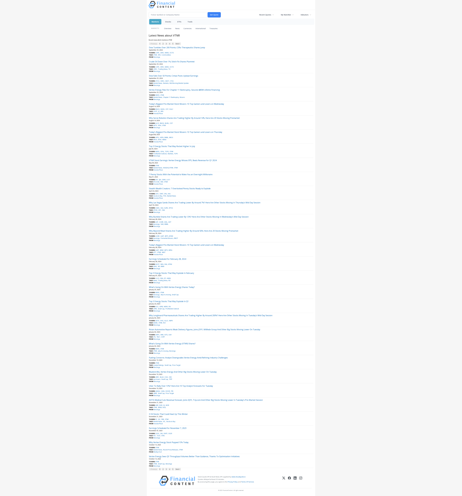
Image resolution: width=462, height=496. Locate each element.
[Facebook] (289, 481)
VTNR (155, 55)
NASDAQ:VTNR (168, 168)
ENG (161, 278)
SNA (163, 210)
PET (154, 436)
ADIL (165, 222)
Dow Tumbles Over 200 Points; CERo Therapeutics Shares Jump (177, 47)
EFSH (159, 140)
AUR (170, 335)
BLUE (162, 377)
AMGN (157, 391)
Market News (157, 83)
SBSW (160, 407)
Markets (155, 22)
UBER (155, 393)
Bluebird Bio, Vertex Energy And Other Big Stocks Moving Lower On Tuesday (183, 372)
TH (169, 69)
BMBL (166, 137)
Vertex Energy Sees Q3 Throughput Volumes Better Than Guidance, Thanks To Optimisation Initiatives (194, 456)
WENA (164, 140)
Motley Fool (158, 452)
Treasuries (213, 28)
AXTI (156, 194)
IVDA (159, 125)
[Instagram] (300, 481)
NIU (169, 194)
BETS (166, 236)
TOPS (167, 151)
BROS (171, 137)
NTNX (170, 264)
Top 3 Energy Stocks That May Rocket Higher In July (172, 146)
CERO (162, 53)
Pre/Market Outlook (160, 154)
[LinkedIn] (295, 481)
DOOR (168, 391)
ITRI (172, 391)
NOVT (157, 264)
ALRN (166, 208)
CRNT (161, 194)
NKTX (155, 125)
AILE (161, 208)
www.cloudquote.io (239, 477)
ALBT (162, 236)
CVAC (166, 377)
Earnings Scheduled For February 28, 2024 (167, 259)
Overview (167, 28)
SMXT (163, 252)
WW (161, 182)
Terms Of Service (247, 482)
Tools (190, 22)
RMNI (162, 266)
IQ (164, 405)
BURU (163, 109)
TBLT (158, 337)
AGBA (157, 208)
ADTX (157, 321)
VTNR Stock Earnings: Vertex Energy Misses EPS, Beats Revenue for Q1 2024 (183, 160)
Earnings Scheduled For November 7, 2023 (167, 428)
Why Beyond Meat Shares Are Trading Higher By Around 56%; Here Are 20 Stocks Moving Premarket (193, 231)
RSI (169, 280)
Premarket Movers (167, 238)
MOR (167, 405)
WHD (155, 266)
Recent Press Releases (170, 450)
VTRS (163, 436)
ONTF (165, 433)
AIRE (156, 405)
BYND (171, 236)
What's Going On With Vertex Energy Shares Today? (172, 287)
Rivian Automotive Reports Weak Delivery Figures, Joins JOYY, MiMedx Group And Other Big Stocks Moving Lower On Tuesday (204, 329)
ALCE (157, 123)
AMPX (171, 321)
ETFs (179, 22)
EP (165, 278)
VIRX (161, 111)
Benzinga (157, 57)
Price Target (176, 365)
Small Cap (175, 295)
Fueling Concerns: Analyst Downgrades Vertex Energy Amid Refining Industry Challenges (188, 357)
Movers (182, 97)
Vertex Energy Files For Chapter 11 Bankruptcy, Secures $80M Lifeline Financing (184, 90)
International (201, 28)
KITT (154, 252)
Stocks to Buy (157, 196)
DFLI (165, 194)
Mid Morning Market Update (179, 83)
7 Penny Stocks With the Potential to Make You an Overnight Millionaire (180, 174)
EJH (160, 180)
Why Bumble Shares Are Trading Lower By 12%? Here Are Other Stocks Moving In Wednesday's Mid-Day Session (199, 216)
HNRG (169, 278)
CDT (167, 109)
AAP (156, 222)
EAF (156, 180)
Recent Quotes (265, 15)
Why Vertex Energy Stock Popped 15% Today (169, 442)
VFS (154, 337)
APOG (171, 208)
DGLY (171, 109)
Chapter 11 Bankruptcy (171, 97)
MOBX (155, 323)
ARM (161, 335)
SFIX (159, 55)
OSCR (170, 433)
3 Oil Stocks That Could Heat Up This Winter (168, 414)
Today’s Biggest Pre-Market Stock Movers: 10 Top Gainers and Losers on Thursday (185, 132)
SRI (159, 266)
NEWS (167, 53)
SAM (162, 224)
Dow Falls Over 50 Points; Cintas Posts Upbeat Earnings (173, 75)
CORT (163, 337)
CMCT (167, 81)
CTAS (171, 81)
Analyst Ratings (158, 365)
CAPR (157, 53)
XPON (155, 210)
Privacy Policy (233, 482)
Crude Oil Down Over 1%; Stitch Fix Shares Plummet (172, 61)
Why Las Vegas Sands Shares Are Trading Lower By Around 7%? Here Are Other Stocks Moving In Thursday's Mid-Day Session (204, 202)
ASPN (162, 137)
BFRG (170, 250)
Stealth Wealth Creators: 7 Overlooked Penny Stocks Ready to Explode (180, 188)
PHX (164, 196)
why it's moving (166, 295)
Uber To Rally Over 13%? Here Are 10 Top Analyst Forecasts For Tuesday (181, 386)
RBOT (176, 238)
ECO (156, 307)
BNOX (157, 109)
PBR (162, 419)
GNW (164, 180)
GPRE (161, 307)
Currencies (187, 28)
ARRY (157, 377)
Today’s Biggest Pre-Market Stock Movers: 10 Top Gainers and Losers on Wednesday (186, 104)
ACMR (161, 222)
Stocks (168, 22)
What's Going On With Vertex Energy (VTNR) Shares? (172, 343)
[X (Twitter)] (283, 481)
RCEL (164, 407)
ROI (164, 323)
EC (156, 419)
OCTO (172, 53)
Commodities (166, 55)
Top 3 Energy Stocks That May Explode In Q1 (169, 301)
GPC (159, 210)
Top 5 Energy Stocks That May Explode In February (171, 273)
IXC (159, 419)
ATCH (157, 81)
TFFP (170, 379)
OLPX (157, 433)
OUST (155, 111)
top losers (156, 379)
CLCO (157, 278)
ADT (169, 222)
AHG (161, 321)
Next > (178, 44)
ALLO (166, 321)
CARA (163, 391)
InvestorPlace (158, 113)
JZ (159, 111)
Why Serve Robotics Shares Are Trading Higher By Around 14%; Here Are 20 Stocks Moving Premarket (194, 118)
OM (161, 433)
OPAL (162, 151)
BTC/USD (156, 182)
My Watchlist (286, 15)
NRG (162, 264)
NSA (165, 264)
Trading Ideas (162, 69)
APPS (157, 137)
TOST (158, 436)
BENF (162, 250)
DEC (170, 377)
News (177, 28)
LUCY (168, 180)
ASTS (166, 335)
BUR (160, 405)
